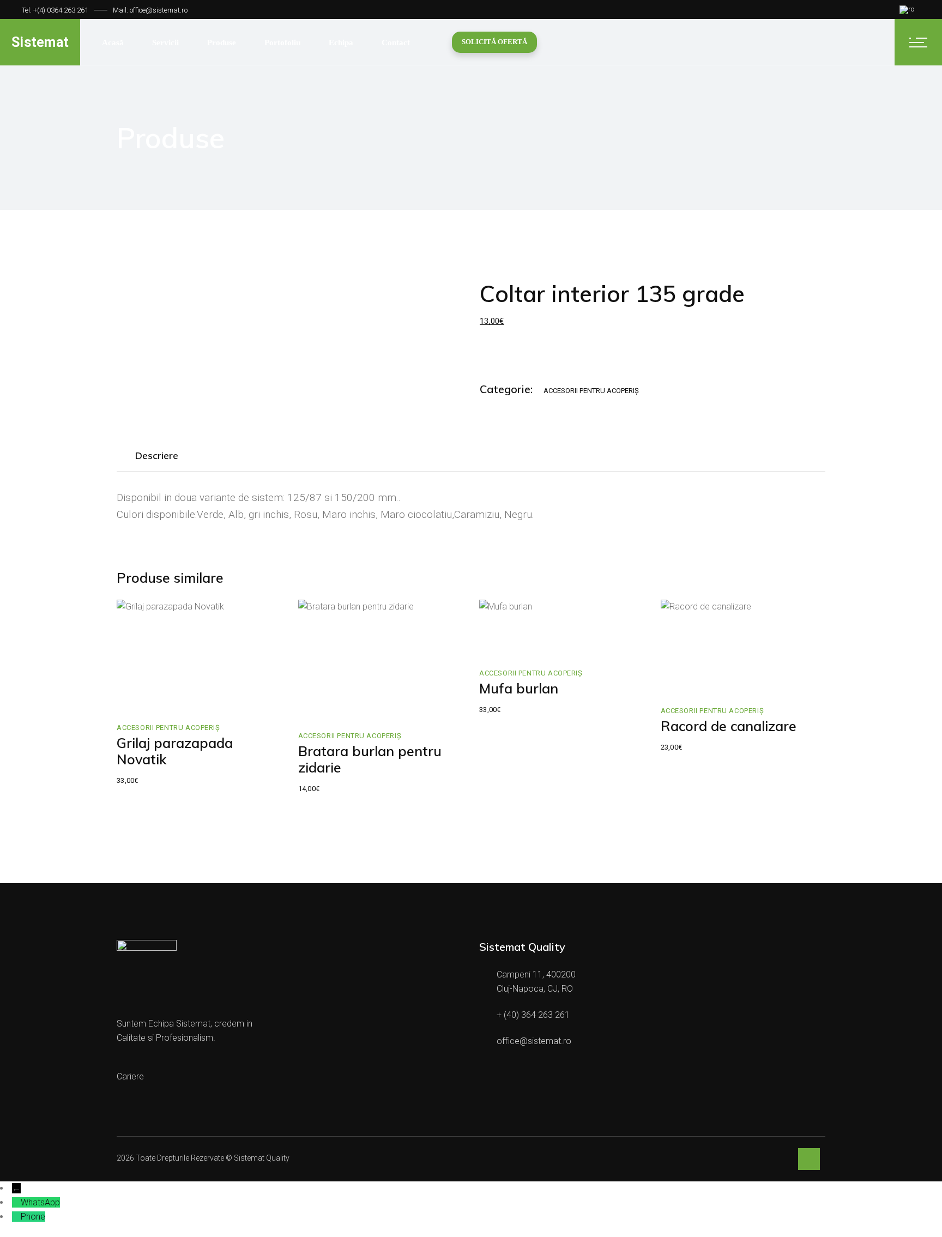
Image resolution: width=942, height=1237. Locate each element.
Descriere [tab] (156, 455)
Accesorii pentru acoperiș (591, 391)
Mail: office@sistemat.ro (150, 10)
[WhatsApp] (16, 1202)
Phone (33, 1216)
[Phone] (16, 1216)
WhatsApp (40, 1202)
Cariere (130, 1076)
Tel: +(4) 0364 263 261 (55, 10)
